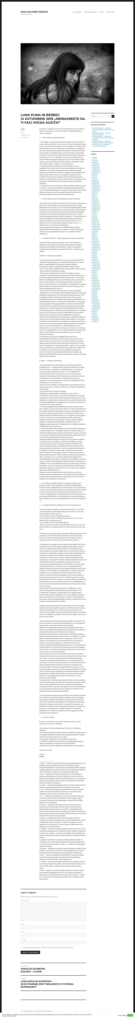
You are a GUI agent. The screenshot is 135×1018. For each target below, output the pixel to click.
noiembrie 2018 (96, 305)
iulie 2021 (94, 252)
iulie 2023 (94, 213)
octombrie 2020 (96, 267)
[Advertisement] (68, 30)
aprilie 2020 (95, 277)
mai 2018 (94, 315)
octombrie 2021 (96, 247)
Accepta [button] (130, 1015)
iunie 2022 (94, 234)
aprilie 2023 (95, 218)
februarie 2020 (95, 280)
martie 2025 (95, 180)
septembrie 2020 (96, 269)
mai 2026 (94, 159)
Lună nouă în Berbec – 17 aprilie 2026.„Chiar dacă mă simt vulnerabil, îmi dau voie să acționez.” (103, 138)
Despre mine (110, 12)
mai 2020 (94, 275)
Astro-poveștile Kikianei (34, 11)
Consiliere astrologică (90, 12)
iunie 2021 (94, 254)
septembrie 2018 (96, 308)
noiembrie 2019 (96, 285)
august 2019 (95, 290)
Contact (101, 12)
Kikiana (23, 133)
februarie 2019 (95, 300)
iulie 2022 (94, 233)
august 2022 (95, 231)
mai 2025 (94, 177)
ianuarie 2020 (95, 282)
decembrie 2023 (96, 205)
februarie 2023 (95, 221)
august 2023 (95, 211)
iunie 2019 (94, 293)
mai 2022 (94, 236)
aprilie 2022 (95, 237)
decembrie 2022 (96, 224)
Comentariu (25, 900)
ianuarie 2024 (95, 203)
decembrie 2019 (96, 283)
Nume (23, 924)
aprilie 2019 (95, 296)
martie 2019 (95, 298)
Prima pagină (77, 12)
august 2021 (95, 251)
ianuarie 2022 (95, 242)
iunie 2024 (94, 195)
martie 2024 (95, 200)
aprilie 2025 (95, 178)
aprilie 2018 (95, 316)
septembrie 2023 (96, 210)
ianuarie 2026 (95, 165)
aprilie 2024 (95, 198)
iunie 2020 (94, 274)
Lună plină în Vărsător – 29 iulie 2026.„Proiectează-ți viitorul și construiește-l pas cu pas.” (103, 129)
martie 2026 (95, 162)
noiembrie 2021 (96, 246)
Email (23, 932)
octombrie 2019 (96, 287)
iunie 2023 (94, 214)
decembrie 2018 (96, 303)
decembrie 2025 (96, 167)
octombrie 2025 (96, 170)
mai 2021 (94, 255)
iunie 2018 (94, 313)
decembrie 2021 (96, 244)
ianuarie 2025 (95, 183)
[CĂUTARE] (113, 116)
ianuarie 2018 (95, 321)
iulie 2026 (94, 157)
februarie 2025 (95, 182)
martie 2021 (95, 259)
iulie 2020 (94, 272)
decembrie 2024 (96, 185)
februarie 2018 (95, 319)
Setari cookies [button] (122, 1015)
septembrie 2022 (96, 229)
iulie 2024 (94, 193)
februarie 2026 (96, 164)
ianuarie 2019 (95, 301)
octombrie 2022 (96, 228)
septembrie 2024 (96, 190)
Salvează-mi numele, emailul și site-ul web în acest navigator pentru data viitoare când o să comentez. (48, 947)
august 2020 (95, 270)
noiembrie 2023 (96, 206)
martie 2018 (95, 318)
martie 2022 (95, 239)
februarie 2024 (95, 201)
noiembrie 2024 (96, 187)
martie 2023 (95, 219)
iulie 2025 (94, 175)
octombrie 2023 (96, 208)
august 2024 (95, 191)
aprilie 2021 (95, 257)
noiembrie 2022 (96, 226)
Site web (23, 939)
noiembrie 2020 (96, 265)
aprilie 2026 (95, 160)
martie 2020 (95, 278)
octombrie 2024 (96, 188)
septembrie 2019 (96, 288)
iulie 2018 (94, 311)
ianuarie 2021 (95, 262)
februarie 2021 (95, 260)
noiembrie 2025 (96, 169)
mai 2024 (94, 196)
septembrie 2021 (96, 249)
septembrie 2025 (96, 172)
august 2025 (95, 173)
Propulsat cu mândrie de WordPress (43, 1011)
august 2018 (95, 310)
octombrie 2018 (96, 306)
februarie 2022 (95, 241)
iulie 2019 (94, 292)
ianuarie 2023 (95, 223)
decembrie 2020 (96, 264)
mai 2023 (94, 216)
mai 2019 (94, 295)
